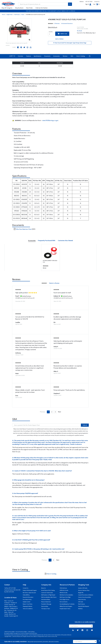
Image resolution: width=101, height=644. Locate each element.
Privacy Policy (34, 633)
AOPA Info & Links (64, 590)
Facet (22, 14)
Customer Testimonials (47, 592)
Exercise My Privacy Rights (21, 631)
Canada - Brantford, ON (10, 614)
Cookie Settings (31, 631)
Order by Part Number (42, 8)
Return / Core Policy (27, 604)
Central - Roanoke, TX (9, 604)
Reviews (65, 56)
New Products (81, 604)
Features (28, 56)
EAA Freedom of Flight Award (48, 595)
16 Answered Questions (67, 23)
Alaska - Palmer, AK (8, 612)
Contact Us (96, 1)
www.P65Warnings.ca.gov (50, 120)
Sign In (87, 4)
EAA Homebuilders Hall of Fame (48, 597)
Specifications (37, 56)
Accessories (56, 56)
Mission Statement (46, 601)
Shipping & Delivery (27, 606)
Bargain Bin (80, 592)
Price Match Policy (27, 599)
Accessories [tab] (32, 240)
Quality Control (26, 601)
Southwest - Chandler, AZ (10, 602)
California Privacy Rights (9, 631)
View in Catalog (80, 56)
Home (3, 14)
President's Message (46, 604)
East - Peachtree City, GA (10, 610)
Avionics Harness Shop (83, 590)
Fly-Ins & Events (63, 601)
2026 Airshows (63, 588)
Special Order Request (83, 606)
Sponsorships (44, 606)
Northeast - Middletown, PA (11, 608)
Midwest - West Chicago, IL (10, 606)
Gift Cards (80, 601)
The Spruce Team (45, 608)
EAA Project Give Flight (65, 597)
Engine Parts (10, 14)
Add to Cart (63, 33)
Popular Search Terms (65, 608)
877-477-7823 (89, 1)
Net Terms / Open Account (29, 592)
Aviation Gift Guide (82, 588)
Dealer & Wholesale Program (30, 590)
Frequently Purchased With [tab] (46, 240)
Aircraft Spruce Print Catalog (48, 590)
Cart (96, 4)
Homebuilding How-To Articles (67, 604)
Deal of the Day (82, 599)
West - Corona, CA (8, 601)
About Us (43, 588)
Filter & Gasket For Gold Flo (50, 261)
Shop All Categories (7, 8)
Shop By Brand (19, 8)
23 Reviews (57, 23)
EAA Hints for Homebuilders (66, 595)
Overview (20, 56)
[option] (20, 30)
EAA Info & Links (63, 592)
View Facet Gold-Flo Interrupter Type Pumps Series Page (70, 43)
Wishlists (82, 1)
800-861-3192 (17, 590)
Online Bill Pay (26, 595)
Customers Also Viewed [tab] (65, 240)
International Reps (45, 599)
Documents (47, 56)
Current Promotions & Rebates (85, 595)
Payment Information (28, 597)
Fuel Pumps (17, 14)
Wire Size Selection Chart (24, 229)
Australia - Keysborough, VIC (11, 616)
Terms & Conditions (28, 608)
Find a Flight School (64, 599)
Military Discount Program (66, 606)
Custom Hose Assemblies (84, 597)
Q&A (72, 56)
